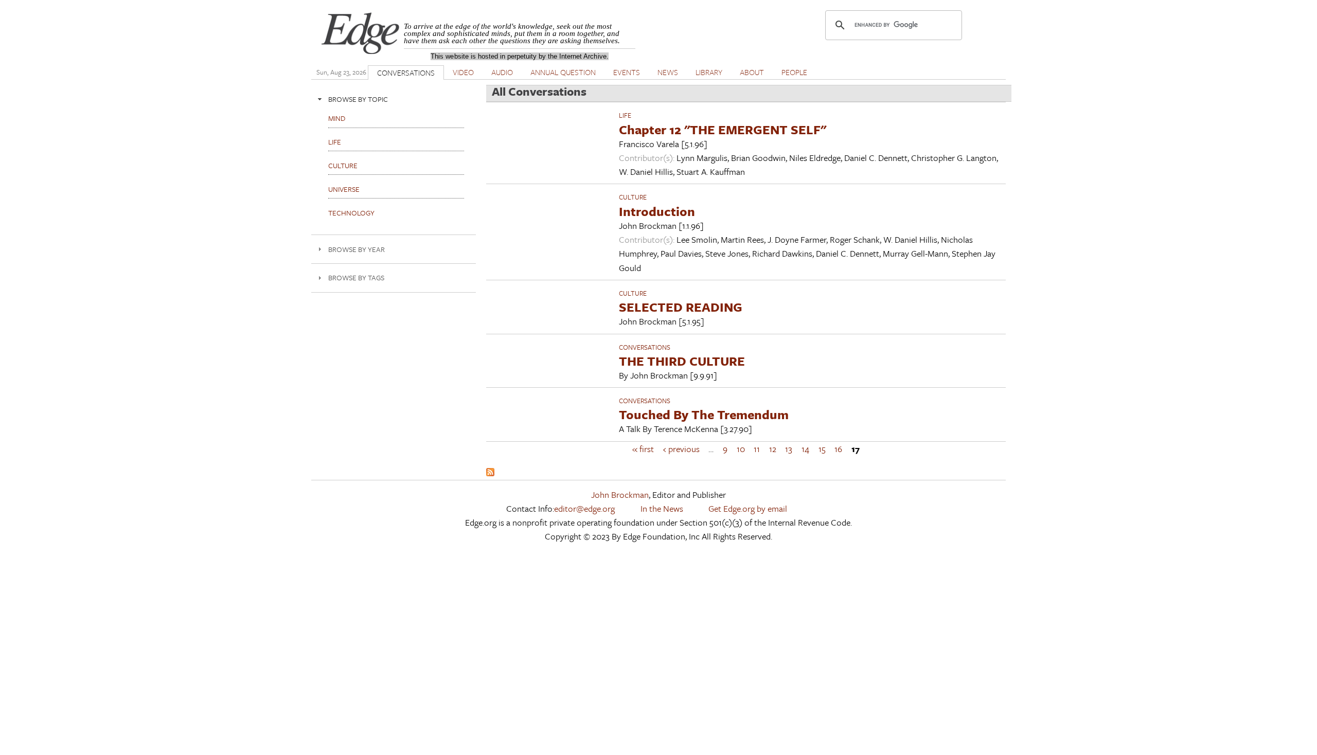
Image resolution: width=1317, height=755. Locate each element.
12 (772, 448)
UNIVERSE (344, 189)
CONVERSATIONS (406, 72)
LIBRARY (709, 72)
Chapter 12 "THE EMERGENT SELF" (722, 129)
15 (822, 448)
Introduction (657, 211)
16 (838, 448)
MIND (336, 118)
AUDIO (502, 72)
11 (757, 448)
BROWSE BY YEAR (356, 249)
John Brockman (620, 494)
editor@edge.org (584, 508)
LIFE (625, 115)
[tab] (393, 99)
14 (805, 448)
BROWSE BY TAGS (356, 277)
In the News (661, 508)
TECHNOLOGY (351, 212)
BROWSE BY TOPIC (358, 99)
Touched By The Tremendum (704, 414)
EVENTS (626, 72)
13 (788, 448)
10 (741, 448)
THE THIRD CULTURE (682, 361)
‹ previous (681, 448)
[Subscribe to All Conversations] (490, 472)
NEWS (667, 72)
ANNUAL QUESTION (563, 72)
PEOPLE (794, 72)
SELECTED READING (680, 307)
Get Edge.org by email (747, 508)
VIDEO (463, 72)
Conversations (644, 347)
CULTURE (633, 197)
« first (643, 448)
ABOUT (752, 72)
